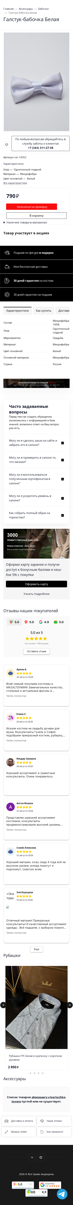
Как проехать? (55, 1131)
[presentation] (3, 1005)
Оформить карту (36, 584)
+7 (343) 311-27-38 (40, 148)
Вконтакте (32, 1157)
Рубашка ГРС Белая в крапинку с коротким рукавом (35, 1057)
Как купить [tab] (43, 310)
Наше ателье (54, 1121)
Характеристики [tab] (17, 310)
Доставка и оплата (22, 1121)
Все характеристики (15, 183)
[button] (36, 442)
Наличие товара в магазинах (27, 222)
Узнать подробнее (37, 594)
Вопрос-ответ (19, 1131)
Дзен (40, 1157)
